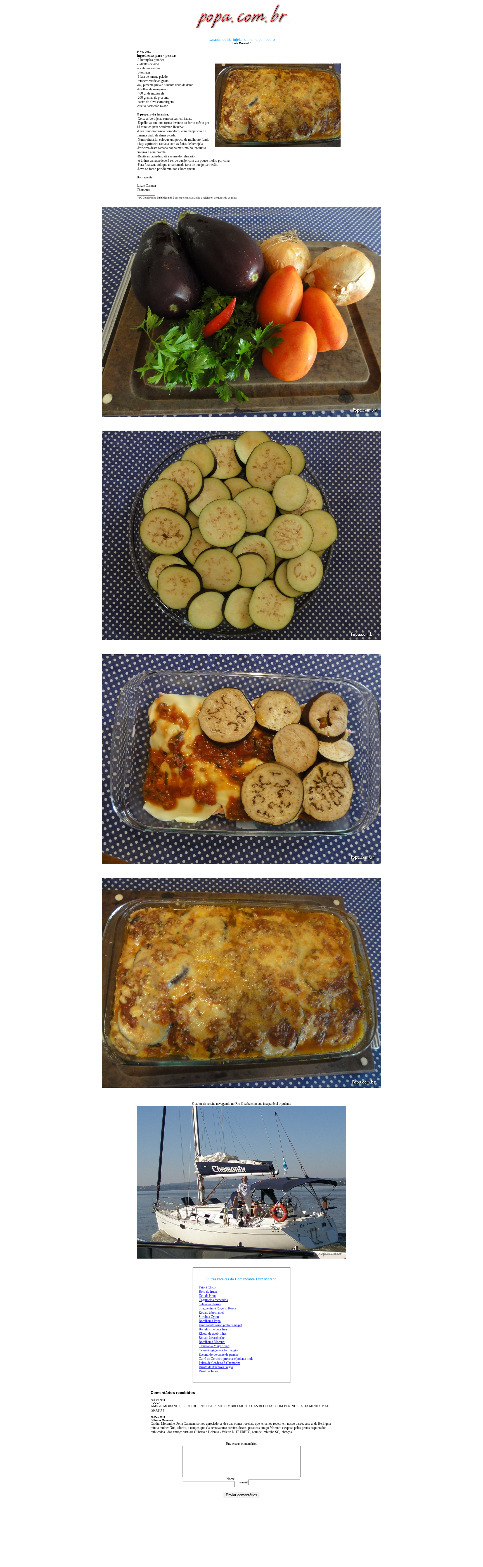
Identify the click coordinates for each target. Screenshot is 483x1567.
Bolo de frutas (208, 1292)
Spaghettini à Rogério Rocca (217, 1308)
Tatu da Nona (207, 1296)
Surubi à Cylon (209, 1317)
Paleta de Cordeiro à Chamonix (219, 1363)
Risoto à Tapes (208, 1371)
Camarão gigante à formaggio (218, 1350)
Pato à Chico (207, 1287)
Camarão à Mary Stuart (214, 1346)
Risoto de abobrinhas (213, 1333)
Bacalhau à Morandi (212, 1342)
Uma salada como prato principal (220, 1325)
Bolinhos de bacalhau (213, 1329)
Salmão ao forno (210, 1304)
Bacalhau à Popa (210, 1321)
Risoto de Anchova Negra (216, 1367)
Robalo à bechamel (211, 1313)
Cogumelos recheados (213, 1300)
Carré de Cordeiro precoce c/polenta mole (226, 1359)
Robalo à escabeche (211, 1338)
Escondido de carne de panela (218, 1354)
